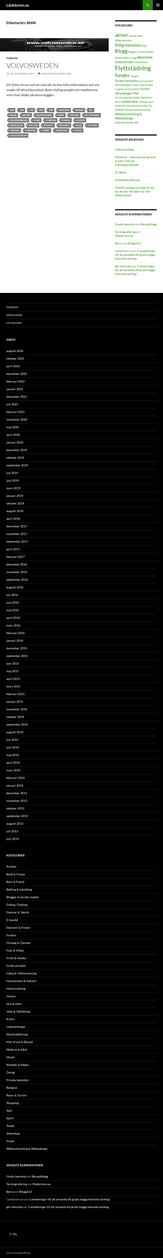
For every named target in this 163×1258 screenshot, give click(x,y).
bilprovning (44, 115)
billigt (144, 45)
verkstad (62, 130)
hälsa (136, 84)
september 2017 (17, 541)
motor (33, 125)
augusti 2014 (14, 732)
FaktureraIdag (124, 149)
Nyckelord (14, 322)
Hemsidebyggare (124, 84)
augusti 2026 (14, 351)
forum (66, 120)
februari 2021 (15, 412)
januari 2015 (14, 701)
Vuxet (10, 1141)
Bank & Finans (15, 874)
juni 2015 (12, 663)
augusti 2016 (14, 587)
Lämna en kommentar (56, 73)
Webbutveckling (141, 109)
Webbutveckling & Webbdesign (128, 116)
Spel (9, 1110)
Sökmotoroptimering (137, 105)
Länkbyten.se (17, 5)
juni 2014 (12, 747)
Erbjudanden (124, 62)
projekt (64, 125)
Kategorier (14, 315)
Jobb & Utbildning (18, 1011)
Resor (118, 101)
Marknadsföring (17, 1034)
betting (132, 36)
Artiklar (11, 866)
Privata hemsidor (124, 97)
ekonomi (144, 57)
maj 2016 (12, 610)
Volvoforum (18, 135)
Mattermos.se (124, 235)
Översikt (12, 307)
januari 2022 (14, 389)
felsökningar (19, 120)
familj (138, 62)
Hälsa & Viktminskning (21, 973)
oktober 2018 (15, 503)
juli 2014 (12, 739)
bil (91, 110)
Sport (10, 1118)
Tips (150, 105)
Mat (136, 93)
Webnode (120, 122)
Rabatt (136, 97)
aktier (121, 35)
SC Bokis (120, 172)
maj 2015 (12, 671)
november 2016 (16, 572)
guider (80, 120)
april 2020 (13, 434)
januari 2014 (14, 785)
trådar (15, 130)
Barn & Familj (15, 882)
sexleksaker (130, 101)
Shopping (12, 1103)
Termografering (125, 232)
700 (22, 110)
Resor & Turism (16, 1095)
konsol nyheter (132, 89)
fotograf (135, 76)
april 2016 (13, 617)
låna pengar (123, 93)
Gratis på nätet (145, 81)
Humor (11, 996)
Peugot (48, 125)
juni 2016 (12, 602)
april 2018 (13, 518)
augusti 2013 (14, 823)
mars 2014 (13, 770)
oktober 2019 (15, 457)
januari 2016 (14, 640)
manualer (16, 125)
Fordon (12, 58)
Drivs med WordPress (18, 1252)
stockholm (120, 105)
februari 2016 (15, 633)
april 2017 (13, 549)
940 (51, 110)
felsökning (92, 115)
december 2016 (16, 564)
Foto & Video (15, 950)
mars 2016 (13, 625)
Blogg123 (134, 243)
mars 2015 (13, 686)
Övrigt (10, 1072)
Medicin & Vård (16, 1049)
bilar (13, 115)
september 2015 (17, 656)
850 (41, 110)
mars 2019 (13, 488)
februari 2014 (15, 778)
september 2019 (17, 465)
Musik (10, 1057)
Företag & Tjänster (18, 943)
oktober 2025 (15, 358)
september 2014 (17, 724)
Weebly (130, 122)
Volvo (78, 130)
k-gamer (119, 89)
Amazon (64, 110)
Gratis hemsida (126, 81)
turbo (46, 130)
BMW (61, 115)
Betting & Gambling (19, 889)
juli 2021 (12, 404)
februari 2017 (15, 556)
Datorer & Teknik (17, 912)
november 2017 (16, 534)
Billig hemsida (127, 44)
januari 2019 (14, 495)
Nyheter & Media (17, 1065)
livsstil (145, 89)
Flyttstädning (133, 68)
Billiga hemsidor (123, 40)
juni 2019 (12, 480)
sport (150, 101)
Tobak (10, 1126)
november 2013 (16, 800)
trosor (119, 109)
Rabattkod (146, 97)
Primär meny (158, 5)
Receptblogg (148, 224)
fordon (51, 120)
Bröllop (118, 57)
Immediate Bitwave (127, 180)
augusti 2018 (14, 511)
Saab (79, 125)
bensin (79, 110)
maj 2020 (12, 427)
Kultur (10, 1019)
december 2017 (16, 526)
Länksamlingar (15, 1026)
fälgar (74, 115)
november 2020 (16, 419)
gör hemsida (123, 266)
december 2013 (16, 793)
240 (12, 110)
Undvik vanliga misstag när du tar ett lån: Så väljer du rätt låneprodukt (134, 191)
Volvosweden (32, 65)
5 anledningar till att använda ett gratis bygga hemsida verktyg (135, 254)
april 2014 (13, 762)
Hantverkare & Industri (21, 981)
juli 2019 (12, 473)
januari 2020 (14, 442)
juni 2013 (12, 839)
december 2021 (16, 396)
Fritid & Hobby (16, 958)
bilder (26, 115)
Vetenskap (13, 1133)
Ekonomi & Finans (18, 927)
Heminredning (15, 988)
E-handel (12, 920)
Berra (118, 243)
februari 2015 (15, 694)
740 (31, 110)
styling (92, 125)
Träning (128, 109)
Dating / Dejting (16, 904)
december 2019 (16, 450)
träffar (30, 130)
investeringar (146, 84)
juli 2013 (12, 831)
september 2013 (17, 816)
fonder (122, 75)
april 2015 (13, 678)
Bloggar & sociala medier (141, 51)
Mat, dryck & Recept (19, 1042)
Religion (11, 1087)
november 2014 (16, 709)
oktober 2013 (15, 808)
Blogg (121, 51)
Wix (136, 122)
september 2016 (17, 579)
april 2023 (13, 366)
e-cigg (133, 57)
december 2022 (16, 373)
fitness (144, 62)
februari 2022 (15, 381)
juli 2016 (12, 595)
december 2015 (16, 648)
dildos (126, 57)
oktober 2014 (15, 717)
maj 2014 (12, 755)
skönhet (143, 101)
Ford (37, 120)
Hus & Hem (13, 1004)
